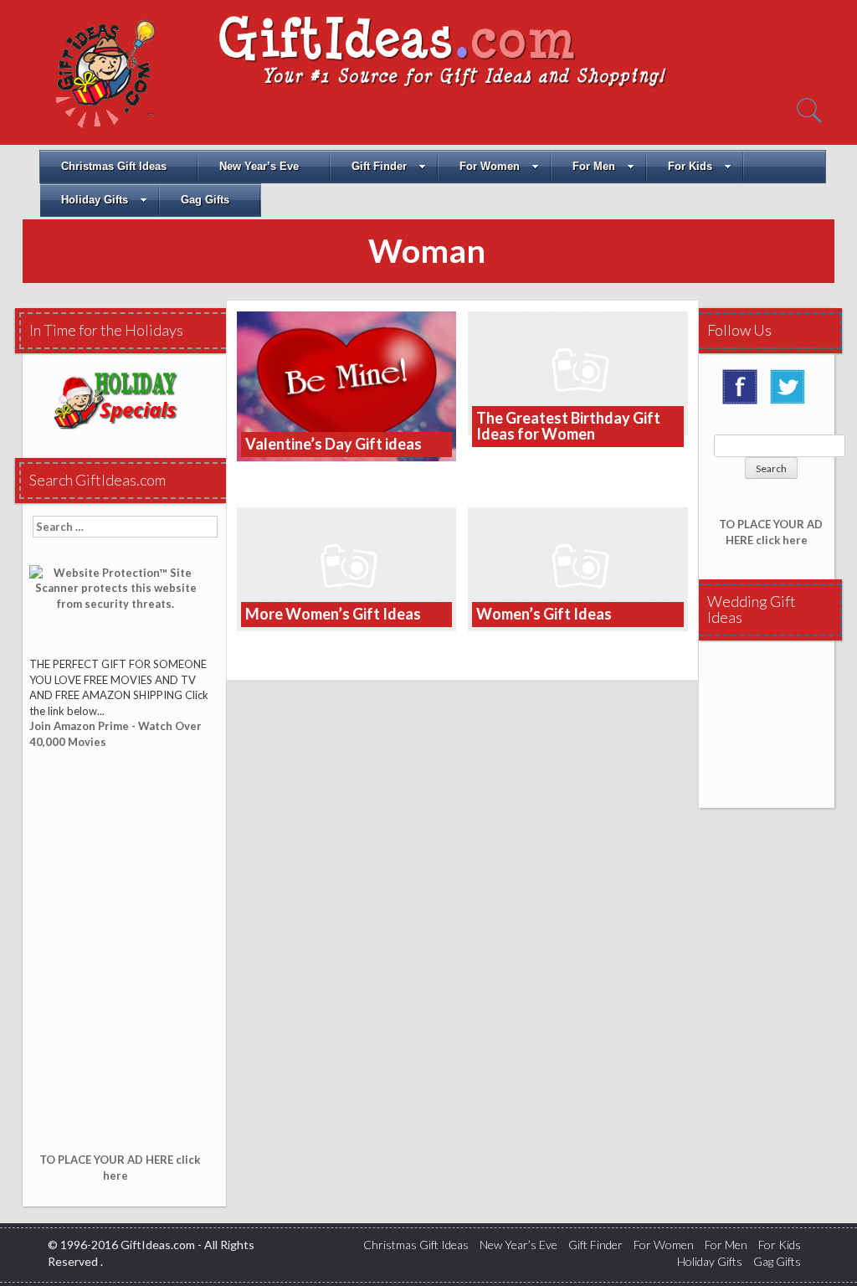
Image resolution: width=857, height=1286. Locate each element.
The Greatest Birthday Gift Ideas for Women (568, 426)
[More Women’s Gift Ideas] (347, 567)
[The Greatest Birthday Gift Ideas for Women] (578, 371)
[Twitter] (791, 392)
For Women (489, 166)
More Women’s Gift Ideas (333, 613)
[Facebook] (744, 392)
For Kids (690, 166)
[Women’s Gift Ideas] (578, 567)
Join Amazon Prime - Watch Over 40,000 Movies (115, 733)
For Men (593, 166)
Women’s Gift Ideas (544, 613)
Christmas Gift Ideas (114, 166)
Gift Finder (379, 166)
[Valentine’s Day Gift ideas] (347, 385)
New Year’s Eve (259, 166)
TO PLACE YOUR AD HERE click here (119, 1167)
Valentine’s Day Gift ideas (333, 444)
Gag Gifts (205, 199)
